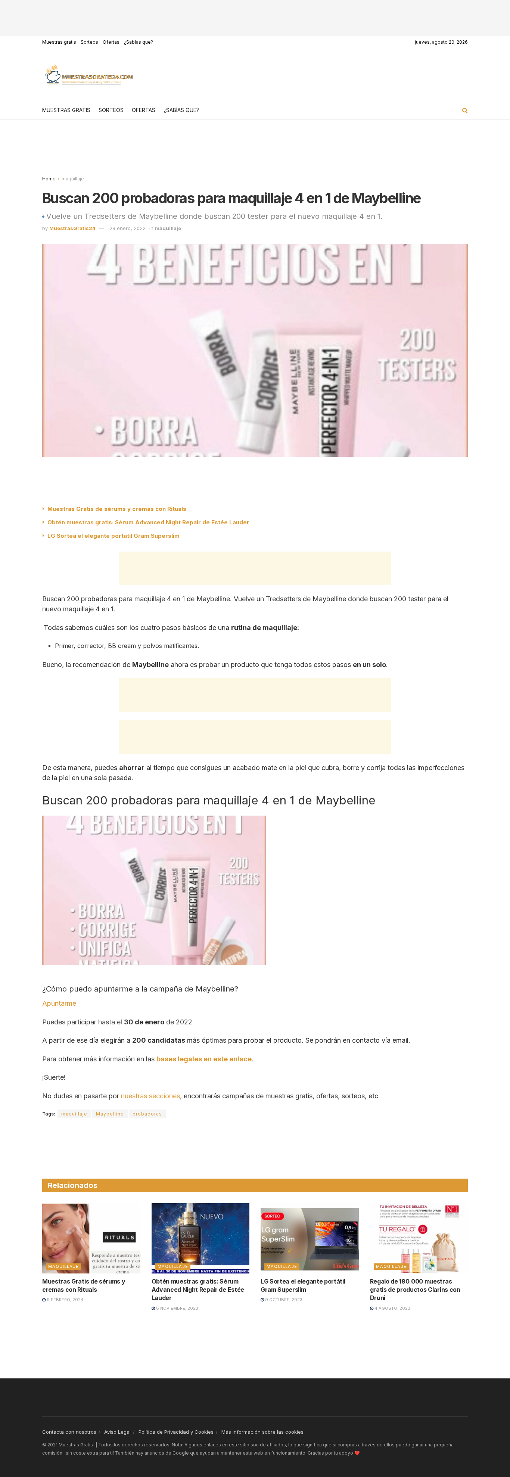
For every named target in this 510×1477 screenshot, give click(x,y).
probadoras (147, 1114)
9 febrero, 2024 (65, 1299)
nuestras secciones (150, 1096)
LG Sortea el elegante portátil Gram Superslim (113, 535)
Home (49, 178)
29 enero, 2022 (127, 228)
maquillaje (73, 178)
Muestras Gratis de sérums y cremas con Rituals (116, 508)
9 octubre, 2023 (283, 1299)
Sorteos (89, 42)
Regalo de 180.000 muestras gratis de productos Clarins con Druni (415, 1290)
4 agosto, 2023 (391, 1308)
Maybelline (110, 1114)
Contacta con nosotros (69, 1432)
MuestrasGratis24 (72, 228)
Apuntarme (59, 1003)
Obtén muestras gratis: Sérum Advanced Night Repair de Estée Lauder (148, 522)
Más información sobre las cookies (262, 1432)
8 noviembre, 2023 (176, 1308)
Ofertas (111, 42)
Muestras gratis (59, 42)
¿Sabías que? (138, 42)
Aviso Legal (117, 1432)
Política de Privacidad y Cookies (176, 1432)
